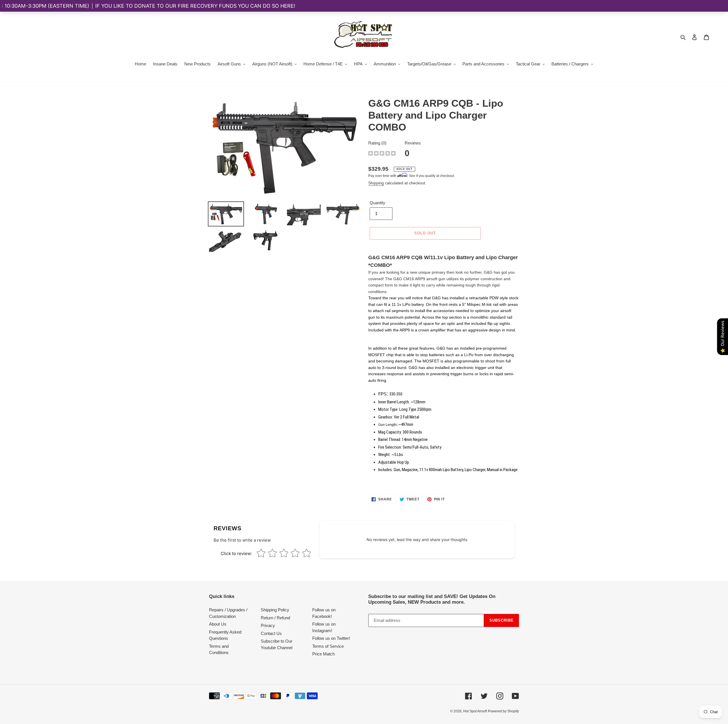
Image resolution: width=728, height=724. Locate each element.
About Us (217, 624)
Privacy (268, 625)
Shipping (376, 183)
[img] (382, 154)
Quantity (377, 202)
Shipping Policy (275, 609)
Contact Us (271, 633)
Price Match (323, 653)
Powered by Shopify (503, 711)
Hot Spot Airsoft (475, 711)
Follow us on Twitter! (331, 638)
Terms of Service (328, 646)
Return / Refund (275, 617)
